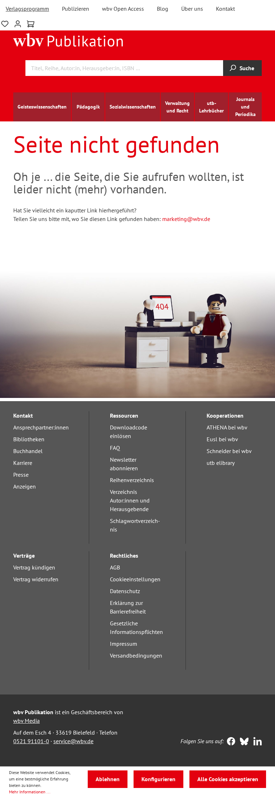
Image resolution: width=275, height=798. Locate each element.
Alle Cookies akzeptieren (227, 779)
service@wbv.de (73, 741)
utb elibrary (221, 462)
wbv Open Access (123, 8)
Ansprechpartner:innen (41, 427)
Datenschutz (125, 591)
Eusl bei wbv (222, 439)
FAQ (115, 447)
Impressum (123, 643)
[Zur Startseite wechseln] (68, 39)
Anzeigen (24, 486)
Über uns (192, 8)
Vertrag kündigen (34, 567)
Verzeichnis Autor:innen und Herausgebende (130, 500)
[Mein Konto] (18, 23)
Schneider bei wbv (229, 451)
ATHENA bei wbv (227, 427)
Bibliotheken (28, 439)
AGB (115, 567)
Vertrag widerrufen (35, 579)
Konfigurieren (158, 779)
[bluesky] (243, 742)
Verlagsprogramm (27, 8)
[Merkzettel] (5, 23)
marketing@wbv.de (186, 218)
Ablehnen (108, 779)
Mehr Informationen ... (29, 791)
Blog (162, 8)
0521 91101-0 (31, 741)
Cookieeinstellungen (135, 579)
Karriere (22, 462)
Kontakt (225, 8)
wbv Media (26, 720)
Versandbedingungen (136, 655)
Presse (21, 474)
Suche (247, 68)
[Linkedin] (256, 742)
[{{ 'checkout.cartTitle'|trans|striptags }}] (30, 24)
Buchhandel (28, 451)
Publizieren (75, 8)
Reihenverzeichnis (132, 480)
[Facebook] (229, 742)
